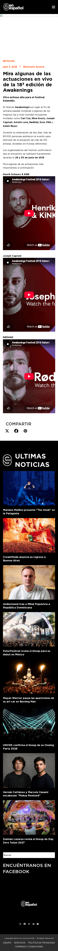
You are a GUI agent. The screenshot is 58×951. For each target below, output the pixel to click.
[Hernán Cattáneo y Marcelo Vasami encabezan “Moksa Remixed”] (29, 769)
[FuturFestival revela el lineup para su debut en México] (29, 628)
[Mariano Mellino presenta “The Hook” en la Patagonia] (29, 487)
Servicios (19, 943)
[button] (53, 7)
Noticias (8, 61)
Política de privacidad (41, 943)
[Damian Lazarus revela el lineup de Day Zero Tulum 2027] (29, 817)
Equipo (7, 943)
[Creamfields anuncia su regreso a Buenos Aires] (29, 534)
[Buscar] (51, 855)
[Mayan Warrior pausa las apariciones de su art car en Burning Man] (29, 675)
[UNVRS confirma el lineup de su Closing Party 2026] (29, 722)
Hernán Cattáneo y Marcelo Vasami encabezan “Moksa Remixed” (25, 794)
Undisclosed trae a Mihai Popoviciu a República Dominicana (26, 605)
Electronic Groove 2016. (24, 938)
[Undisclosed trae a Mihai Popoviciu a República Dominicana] (29, 581)
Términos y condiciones (29, 946)
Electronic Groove (33, 66)
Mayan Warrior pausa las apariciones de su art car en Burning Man (28, 699)
